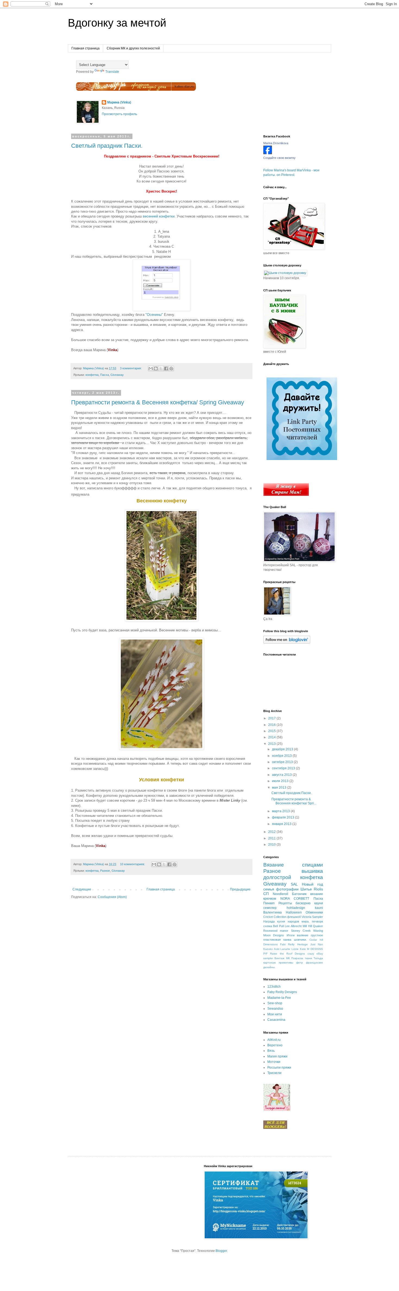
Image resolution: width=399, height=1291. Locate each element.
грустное (317, 935)
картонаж (269, 962)
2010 (272, 844)
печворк (317, 921)
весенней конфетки (159, 216)
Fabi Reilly (287, 944)
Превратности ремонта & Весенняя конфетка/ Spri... (293, 801)
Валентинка (272, 912)
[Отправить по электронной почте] (150, 368)
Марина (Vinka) (119, 102)
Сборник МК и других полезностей (133, 48)
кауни (318, 903)
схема (267, 926)
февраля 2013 (283, 817)
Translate (112, 72)
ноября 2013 (282, 756)
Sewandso (275, 1008)
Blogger (221, 1251)
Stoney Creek (301, 930)
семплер (270, 908)
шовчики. (300, 939)
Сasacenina (276, 1020)
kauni (319, 908)
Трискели (274, 1073)
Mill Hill (307, 926)
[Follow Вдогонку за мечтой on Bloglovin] (286, 642)
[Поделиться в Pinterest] (171, 368)
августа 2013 (282, 775)
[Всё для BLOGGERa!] (275, 1128)
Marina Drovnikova (275, 143)
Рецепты (285, 903)
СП (266, 894)
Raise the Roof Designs (287, 953)
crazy (311, 953)
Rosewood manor (275, 930)
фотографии (287, 889)
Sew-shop (274, 1003)
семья (268, 889)
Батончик (299, 894)
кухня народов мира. (293, 921)
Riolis (318, 889)
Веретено (275, 1045)
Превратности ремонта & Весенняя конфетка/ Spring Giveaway (157, 402)
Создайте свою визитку (279, 157)
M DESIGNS (315, 948)
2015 (272, 731)
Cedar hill (316, 939)
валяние (302, 935)
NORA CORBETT (294, 898)
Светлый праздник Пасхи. (106, 145)
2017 (272, 718)
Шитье (306, 889)
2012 (272, 832)
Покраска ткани (301, 958)
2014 (272, 737)
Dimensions (270, 944)
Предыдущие (240, 889)
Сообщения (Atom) (112, 897)
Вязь (271, 1051)
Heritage (302, 944)
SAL (294, 884)
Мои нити (274, 1014)
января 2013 (282, 824)
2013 (272, 744)
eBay (319, 953)
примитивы (286, 962)
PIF (265, 953)
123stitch (274, 986)
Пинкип (269, 903)
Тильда (318, 958)
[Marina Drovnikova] (267, 153)
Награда (269, 921)
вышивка (312, 871)
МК (288, 958)
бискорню (303, 903)
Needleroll (280, 894)
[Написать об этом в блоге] (156, 368)
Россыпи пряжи (279, 1067)
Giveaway (117, 374)
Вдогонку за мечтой (117, 23)
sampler (268, 958)
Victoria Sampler (312, 916)
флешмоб (294, 916)
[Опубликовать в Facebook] (166, 368)
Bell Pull (278, 926)
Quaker (318, 926)
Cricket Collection (274, 916)
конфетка (92, 374)
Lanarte (285, 948)
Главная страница (85, 48)
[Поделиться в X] (161, 368)
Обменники (314, 912)
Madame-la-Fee (279, 998)
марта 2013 (281, 811)
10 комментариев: (133, 864)
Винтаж (279, 958)
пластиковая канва (277, 939)
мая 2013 (279, 787)
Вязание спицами (293, 865)
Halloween (294, 912)
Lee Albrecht (293, 926)
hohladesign (296, 908)
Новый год (312, 884)
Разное (105, 870)
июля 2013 (280, 781)
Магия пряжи (277, 1056)
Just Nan (316, 944)
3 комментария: (131, 368)
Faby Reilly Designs (282, 992)
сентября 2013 (284, 768)
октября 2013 (283, 762)
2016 (272, 725)
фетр (299, 962)
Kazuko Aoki (271, 948)
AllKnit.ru (274, 1040)
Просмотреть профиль (119, 114)
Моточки (273, 1062)
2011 (272, 838)
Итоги (290, 935)
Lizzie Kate (299, 948)
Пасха (104, 374)
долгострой (277, 877)
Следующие (81, 889)
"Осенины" (153, 315)
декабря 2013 (283, 749)
